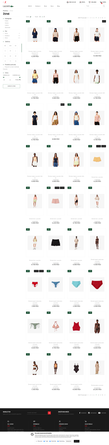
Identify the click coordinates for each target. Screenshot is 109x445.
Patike (6, 20)
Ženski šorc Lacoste (97, 177)
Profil (83, 2)
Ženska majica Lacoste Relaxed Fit (34, 52)
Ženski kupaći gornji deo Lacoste (55, 343)
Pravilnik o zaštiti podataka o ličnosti (92, 429)
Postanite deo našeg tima (38, 429)
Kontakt (35, 431)
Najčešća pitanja (62, 428)
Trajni (46, 441)
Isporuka (61, 429)
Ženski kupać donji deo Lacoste (97, 260)
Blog (58, 6)
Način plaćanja (88, 431)
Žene (45, 6)
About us (39, 428)
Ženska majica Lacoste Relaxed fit (97, 52)
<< (88, 18)
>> (105, 18)
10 (102, 18)
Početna (5, 10)
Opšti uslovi (87, 428)
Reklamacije (61, 431)
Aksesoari (7, 27)
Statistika (53, 441)
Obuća (6, 23)
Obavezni (40, 441)
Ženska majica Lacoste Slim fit (97, 93)
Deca (52, 6)
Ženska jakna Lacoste (97, 385)
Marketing (61, 441)
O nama (35, 428)
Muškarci (37, 6)
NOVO (30, 6)
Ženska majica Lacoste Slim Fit (35, 93)
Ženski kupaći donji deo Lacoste (34, 302)
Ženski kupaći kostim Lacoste (55, 385)
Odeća (7, 25)
